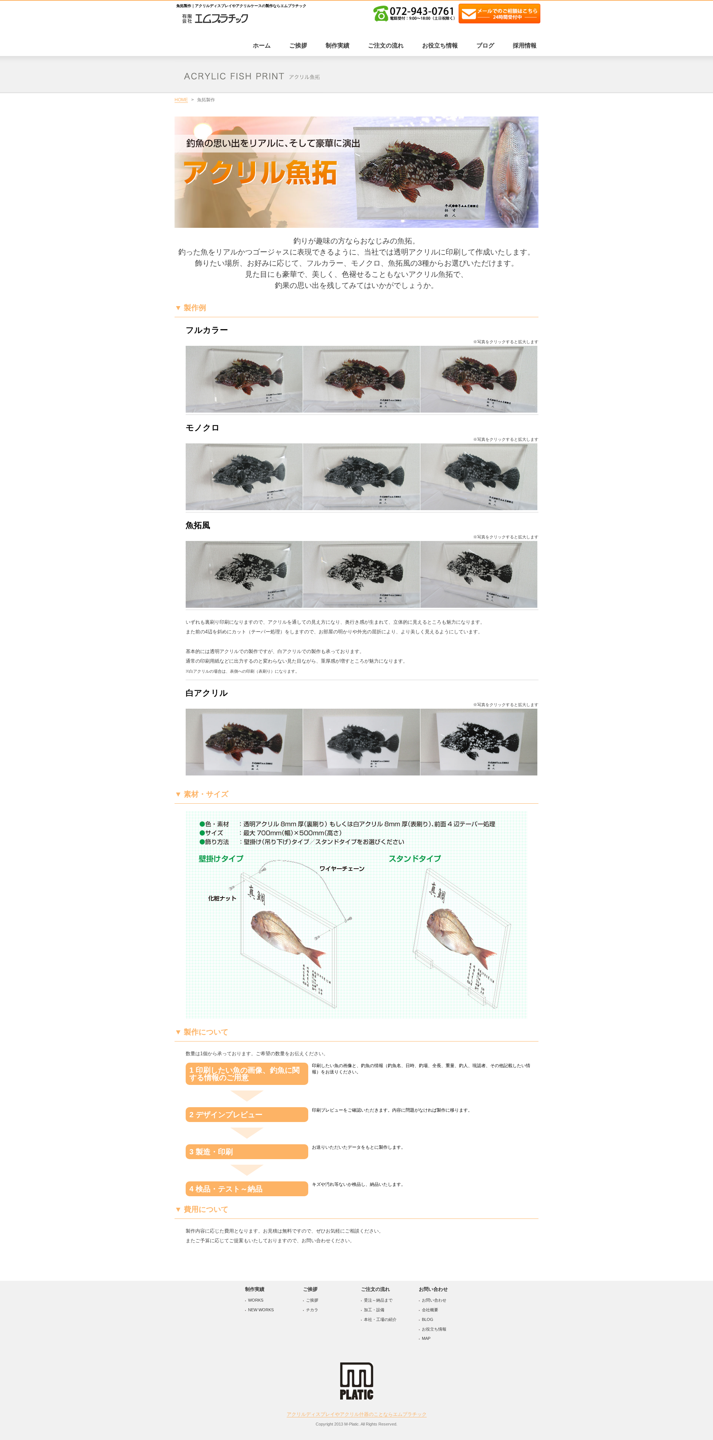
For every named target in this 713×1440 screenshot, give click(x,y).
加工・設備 (374, 1310)
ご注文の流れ (386, 45)
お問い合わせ (434, 1300)
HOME (181, 99)
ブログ (485, 45)
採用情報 (525, 45)
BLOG (427, 1319)
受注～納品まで (378, 1300)
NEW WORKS (261, 1310)
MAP (426, 1338)
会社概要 (430, 1310)
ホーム (262, 45)
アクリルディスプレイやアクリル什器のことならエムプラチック (357, 1414)
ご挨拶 (298, 45)
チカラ (312, 1310)
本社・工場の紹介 (380, 1319)
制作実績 (337, 45)
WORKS (255, 1300)
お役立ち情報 (440, 45)
